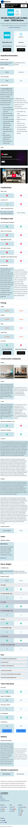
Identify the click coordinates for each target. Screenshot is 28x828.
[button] (26, 1)
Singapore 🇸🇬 (12, 807)
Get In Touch (2, 799)
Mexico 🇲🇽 (2, 811)
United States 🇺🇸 (3, 807)
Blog (1, 795)
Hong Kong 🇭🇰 (12, 809)
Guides (1, 797)
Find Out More (7, 731)
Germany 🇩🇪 (20, 811)
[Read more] (3, 558)
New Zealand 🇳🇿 (3, 822)
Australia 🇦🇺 (2, 820)
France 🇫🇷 (20, 812)
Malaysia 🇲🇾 (12, 811)
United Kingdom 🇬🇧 (22, 807)
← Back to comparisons (14, 27)
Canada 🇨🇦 (2, 809)
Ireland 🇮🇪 (20, 809)
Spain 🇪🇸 (20, 814)
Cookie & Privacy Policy (4, 800)
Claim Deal (23, 5)
